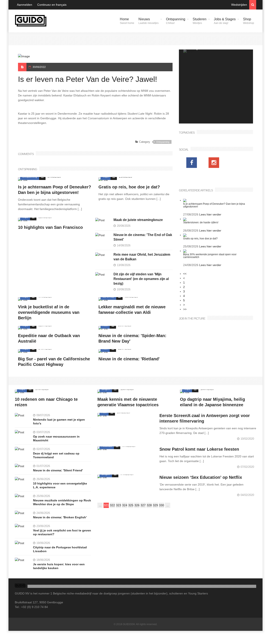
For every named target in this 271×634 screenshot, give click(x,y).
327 (143, 505)
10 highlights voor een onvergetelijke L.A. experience (60, 485)
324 (124, 505)
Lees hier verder (210, 214)
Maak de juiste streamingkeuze (138, 220)
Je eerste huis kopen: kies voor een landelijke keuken (59, 566)
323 (118, 505)
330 (161, 505)
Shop (248, 21)
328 (149, 505)
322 (112, 505)
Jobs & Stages (225, 21)
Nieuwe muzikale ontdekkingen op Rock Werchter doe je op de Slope (62, 502)
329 (155, 505)
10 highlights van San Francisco (50, 227)
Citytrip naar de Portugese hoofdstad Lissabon (60, 549)
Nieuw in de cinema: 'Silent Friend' (58, 470)
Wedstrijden (239, 4)
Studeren (199, 21)
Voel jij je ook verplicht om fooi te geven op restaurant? (62, 532)
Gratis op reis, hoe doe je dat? (129, 187)
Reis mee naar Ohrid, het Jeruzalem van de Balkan (141, 257)
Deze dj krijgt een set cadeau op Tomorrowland (56, 455)
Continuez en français (51, 4)
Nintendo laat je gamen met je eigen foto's (59, 421)
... (100, 505)
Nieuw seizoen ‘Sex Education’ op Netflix (200, 477)
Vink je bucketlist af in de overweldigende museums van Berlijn (48, 312)
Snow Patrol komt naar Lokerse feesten (199, 449)
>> (185, 309)
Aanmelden (24, 4)
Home (127, 21)
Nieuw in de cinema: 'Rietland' (129, 359)
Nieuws (148, 21)
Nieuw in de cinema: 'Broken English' (60, 517)
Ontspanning (175, 21)
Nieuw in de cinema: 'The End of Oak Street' (142, 237)
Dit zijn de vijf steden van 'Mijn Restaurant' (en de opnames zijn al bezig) (141, 278)
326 (137, 505)
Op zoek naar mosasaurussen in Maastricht (56, 438)
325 (130, 505)
